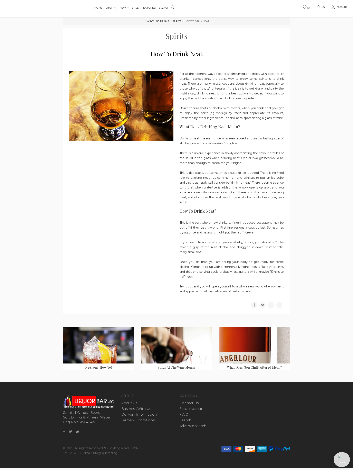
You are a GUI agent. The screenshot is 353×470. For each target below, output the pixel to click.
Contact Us (189, 403)
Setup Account (192, 409)
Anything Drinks (158, 21)
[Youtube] (77, 431)
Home (98, 7)
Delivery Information (139, 414)
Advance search (193, 426)
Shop (109, 7)
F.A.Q (184, 414)
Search (185, 420)
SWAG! (163, 7)
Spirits (176, 21)
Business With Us (136, 409)
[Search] (172, 7)
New (123, 7)
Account (342, 7)
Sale (135, 7)
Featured (149, 7)
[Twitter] (70, 431)
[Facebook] (64, 431)
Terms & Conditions (138, 420)
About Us (129, 403)
